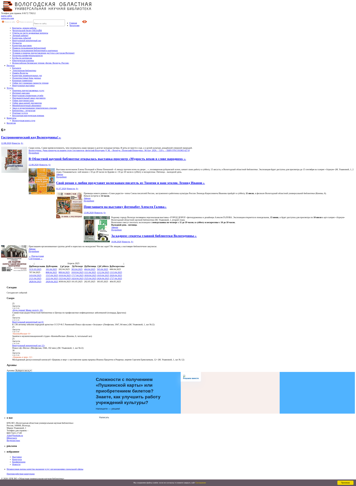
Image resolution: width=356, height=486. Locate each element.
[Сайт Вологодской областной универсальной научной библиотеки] (46, 11)
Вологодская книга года (23, 120)
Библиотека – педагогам (23, 110)
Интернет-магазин (21, 93)
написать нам (7, 18)
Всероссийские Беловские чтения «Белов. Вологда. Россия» (40, 63)
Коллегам (11, 123)
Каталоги (16, 68)
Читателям (74, 25)
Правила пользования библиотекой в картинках (35, 50)
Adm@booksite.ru (15, 435)
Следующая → (36, 258)
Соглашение (201, 483)
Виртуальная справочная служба (27, 95)
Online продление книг (23, 100)
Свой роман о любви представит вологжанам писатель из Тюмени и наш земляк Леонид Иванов (130, 183)
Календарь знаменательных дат (27, 75)
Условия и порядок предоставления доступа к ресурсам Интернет (43, 53)
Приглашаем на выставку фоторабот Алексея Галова (125, 207)
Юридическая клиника (23, 60)
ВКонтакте (12, 438)
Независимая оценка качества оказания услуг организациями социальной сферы (45, 469)
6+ (22, 143)
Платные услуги (20, 113)
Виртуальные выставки (23, 85)
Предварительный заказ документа (28, 98)
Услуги (10, 88)
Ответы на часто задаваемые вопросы (30, 33)
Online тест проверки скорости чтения (30, 83)
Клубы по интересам (22, 58)
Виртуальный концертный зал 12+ (28, 345)
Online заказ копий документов (27, 103)
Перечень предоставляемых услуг (28, 90)
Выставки (17, 457)
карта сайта (6, 16)
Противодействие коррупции (21, 474)
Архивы (10, 370)
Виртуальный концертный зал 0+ (28, 322)
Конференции (18, 462)
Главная (73, 23)
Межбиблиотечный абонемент (26, 105)
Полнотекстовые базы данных (26, 78)
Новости (16, 143)
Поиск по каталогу (26, 22)
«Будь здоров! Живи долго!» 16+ (27, 310)
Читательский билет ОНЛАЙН (27, 30)
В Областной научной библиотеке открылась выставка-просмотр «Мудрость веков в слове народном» (107, 159)
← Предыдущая (36, 256)
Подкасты (17, 43)
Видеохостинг (13, 440)
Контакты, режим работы (24, 28)
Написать (104, 417)
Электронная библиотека (24, 70)
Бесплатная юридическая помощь (28, 115)
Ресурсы (11, 65)
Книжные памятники (22, 80)
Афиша (59, 174)
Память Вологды (20, 73)
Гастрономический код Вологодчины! (31, 137)
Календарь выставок (22, 45)
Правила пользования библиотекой (29, 48)
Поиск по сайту (10, 22)
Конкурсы (11, 118)
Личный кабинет (20, 35)
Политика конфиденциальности (27, 55)
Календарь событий (21, 38)
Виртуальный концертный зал (26, 40)
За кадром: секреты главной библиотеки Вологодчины (154, 236)
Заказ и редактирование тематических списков (34, 108)
